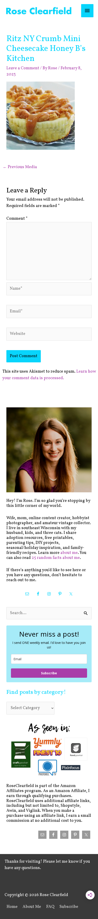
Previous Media (20, 167)
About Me (32, 907)
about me (69, 553)
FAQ (50, 907)
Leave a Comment (22, 68)
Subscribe (49, 673)
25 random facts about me (56, 558)
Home (12, 907)
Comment (17, 219)
